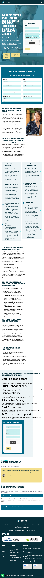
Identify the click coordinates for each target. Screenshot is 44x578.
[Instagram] (5, 534)
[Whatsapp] (8, 534)
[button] (41, 2)
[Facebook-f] (3, 534)
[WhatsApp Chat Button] (2, 575)
